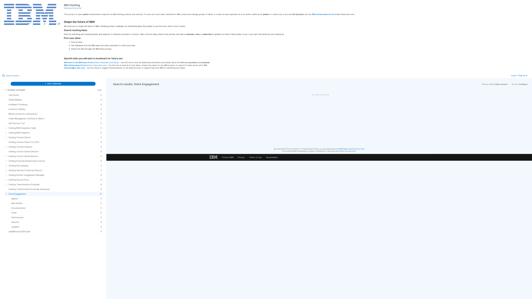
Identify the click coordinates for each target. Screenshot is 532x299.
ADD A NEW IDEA (54, 84)
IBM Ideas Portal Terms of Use (352, 149)
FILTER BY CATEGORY (16, 90)
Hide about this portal (72, 8)
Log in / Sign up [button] (518, 75)
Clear (99, 90)
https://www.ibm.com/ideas (106, 62)
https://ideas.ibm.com (96, 65)
